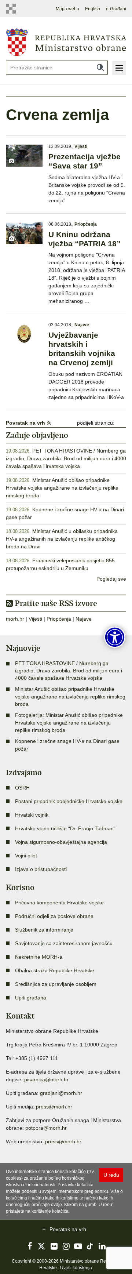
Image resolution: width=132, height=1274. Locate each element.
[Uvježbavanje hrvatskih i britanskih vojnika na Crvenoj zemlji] (24, 334)
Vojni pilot (26, 856)
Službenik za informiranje (44, 930)
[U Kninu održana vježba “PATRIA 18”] (24, 233)
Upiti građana (30, 998)
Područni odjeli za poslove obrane (54, 916)
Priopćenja (85, 224)
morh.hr (15, 619)
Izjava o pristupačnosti (41, 869)
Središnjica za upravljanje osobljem (55, 984)
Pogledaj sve (111, 579)
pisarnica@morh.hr (46, 1079)
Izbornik (119, 68)
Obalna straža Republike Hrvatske (54, 970)
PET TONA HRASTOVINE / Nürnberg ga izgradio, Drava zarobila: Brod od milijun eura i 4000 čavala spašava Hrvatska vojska (66, 458)
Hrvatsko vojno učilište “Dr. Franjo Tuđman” (65, 828)
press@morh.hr (54, 1107)
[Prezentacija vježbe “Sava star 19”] (24, 155)
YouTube (78, 1246)
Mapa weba (67, 8)
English (92, 8)
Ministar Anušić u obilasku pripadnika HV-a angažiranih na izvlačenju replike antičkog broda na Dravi (62, 538)
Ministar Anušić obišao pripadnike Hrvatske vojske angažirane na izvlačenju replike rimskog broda (62, 487)
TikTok (90, 1246)
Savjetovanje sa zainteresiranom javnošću (64, 943)
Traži (100, 67)
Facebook (29, 1246)
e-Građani (116, 8)
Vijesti (80, 146)
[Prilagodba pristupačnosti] (114, 637)
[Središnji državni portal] (11, 9)
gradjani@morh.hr (61, 1093)
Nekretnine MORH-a (38, 957)
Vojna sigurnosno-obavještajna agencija (61, 842)
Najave (81, 324)
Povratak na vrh (26, 423)
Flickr (54, 1246)
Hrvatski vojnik (31, 815)
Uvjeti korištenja (76, 1267)
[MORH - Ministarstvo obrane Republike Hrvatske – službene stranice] (66, 42)
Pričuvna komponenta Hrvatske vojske (59, 902)
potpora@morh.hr (46, 1128)
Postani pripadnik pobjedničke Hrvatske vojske (68, 801)
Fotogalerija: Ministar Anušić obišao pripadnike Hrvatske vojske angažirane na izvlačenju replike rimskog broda (69, 722)
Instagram (66, 1246)
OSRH (22, 788)
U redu (111, 1175)
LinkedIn (102, 1246)
